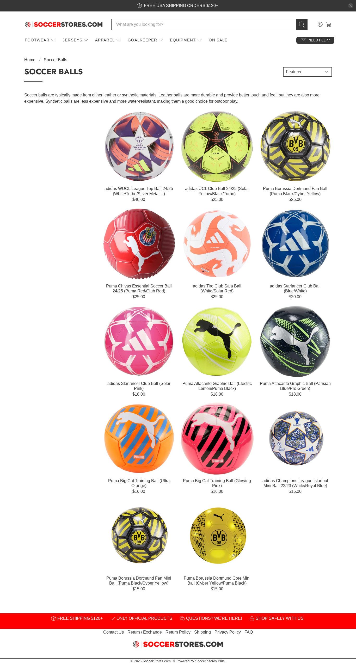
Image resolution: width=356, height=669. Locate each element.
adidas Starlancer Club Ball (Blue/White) (295, 288)
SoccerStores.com (157, 661)
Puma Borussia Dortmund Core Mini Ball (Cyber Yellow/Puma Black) (217, 580)
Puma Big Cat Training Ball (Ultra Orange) (139, 483)
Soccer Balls (55, 60)
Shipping (202, 632)
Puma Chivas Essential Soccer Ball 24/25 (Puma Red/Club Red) (139, 288)
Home (29, 60)
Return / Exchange (144, 632)
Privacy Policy (227, 632)
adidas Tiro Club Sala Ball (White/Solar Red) (217, 288)
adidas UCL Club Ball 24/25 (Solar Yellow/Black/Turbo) (217, 191)
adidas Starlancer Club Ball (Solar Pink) (138, 386)
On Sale (218, 40)
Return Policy (178, 632)
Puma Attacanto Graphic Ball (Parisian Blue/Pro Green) (295, 386)
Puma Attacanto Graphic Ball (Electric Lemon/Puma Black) (217, 386)
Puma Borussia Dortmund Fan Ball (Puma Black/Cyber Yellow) (295, 191)
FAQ (248, 632)
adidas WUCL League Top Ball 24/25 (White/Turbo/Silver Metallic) (139, 191)
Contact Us (113, 632)
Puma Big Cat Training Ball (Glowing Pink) (217, 483)
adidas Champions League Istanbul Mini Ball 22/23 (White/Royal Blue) (295, 483)
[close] (350, 5)
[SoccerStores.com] (64, 24)
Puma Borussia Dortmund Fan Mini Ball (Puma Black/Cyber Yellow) (138, 580)
